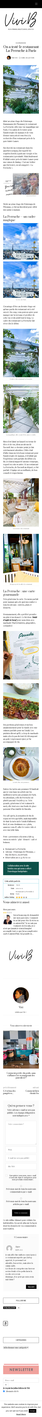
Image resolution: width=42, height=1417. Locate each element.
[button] (6, 1056)
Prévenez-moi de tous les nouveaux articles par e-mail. (21, 1202)
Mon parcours (9, 909)
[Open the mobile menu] (36, 4)
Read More (21, 1414)
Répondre (31, 1287)
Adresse (8, 852)
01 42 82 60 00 (24, 857)
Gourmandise (21, 43)
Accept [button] (32, 1411)
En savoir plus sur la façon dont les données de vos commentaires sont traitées (20, 1226)
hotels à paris (16, 153)
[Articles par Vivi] (9, 57)
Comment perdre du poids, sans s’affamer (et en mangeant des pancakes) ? (21, 1075)
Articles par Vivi (20, 1012)
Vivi (16, 58)
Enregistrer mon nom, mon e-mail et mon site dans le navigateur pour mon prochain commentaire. (23, 1177)
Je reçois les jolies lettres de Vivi (16, 1388)
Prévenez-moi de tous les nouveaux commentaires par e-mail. (21, 1190)
